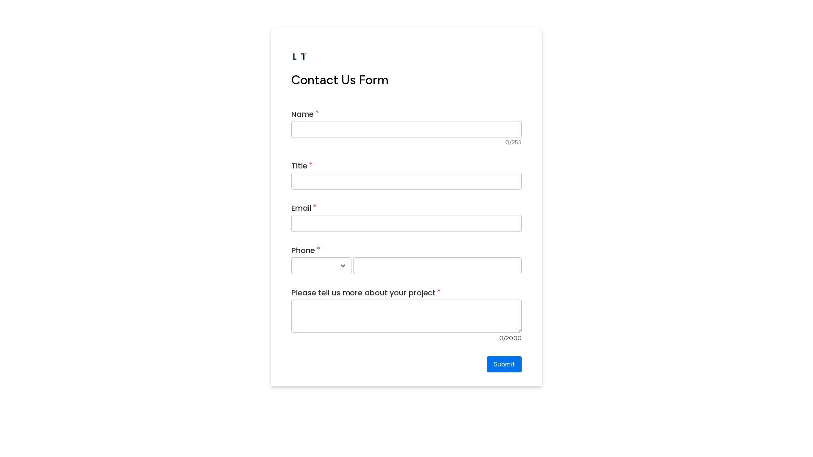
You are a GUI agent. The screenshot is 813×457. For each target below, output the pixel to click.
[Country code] (343, 266)
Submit (504, 364)
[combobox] (312, 265)
